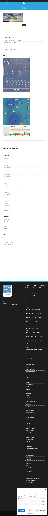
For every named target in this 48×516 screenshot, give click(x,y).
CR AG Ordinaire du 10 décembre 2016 (33, 309)
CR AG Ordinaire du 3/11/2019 (32, 321)
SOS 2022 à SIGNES (30, 484)
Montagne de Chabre (30, 364)
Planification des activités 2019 (32, 324)
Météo (27, 443)
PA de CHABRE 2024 (30, 412)
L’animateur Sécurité (30, 437)
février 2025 (6, 169)
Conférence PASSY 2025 (31, 430)
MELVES (27, 362)
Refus (30, 510)
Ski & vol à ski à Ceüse (30, 471)
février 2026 (6, 165)
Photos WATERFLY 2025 (31, 401)
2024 (27, 343)
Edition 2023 (28, 395)
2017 (27, 311)
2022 (27, 334)
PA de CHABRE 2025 (30, 415)
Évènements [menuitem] (11, 0)
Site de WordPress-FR (8, 244)
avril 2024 (6, 185)
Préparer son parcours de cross (32, 448)
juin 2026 (6, 160)
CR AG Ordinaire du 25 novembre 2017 (34, 313)
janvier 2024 (6, 190)
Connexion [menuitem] (4, 0)
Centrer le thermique (30, 428)
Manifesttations (7, 221)
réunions (5, 228)
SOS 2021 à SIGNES (30, 473)
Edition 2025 (28, 399)
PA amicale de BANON (30, 480)
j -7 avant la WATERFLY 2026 (9, 40)
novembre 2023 (7, 194)
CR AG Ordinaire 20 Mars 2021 (32, 328)
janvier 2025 (6, 172)
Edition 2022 (28, 393)
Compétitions (6, 219)
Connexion (6, 237)
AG (26, 305)
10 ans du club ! (29, 459)
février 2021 (6, 205)
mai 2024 (5, 183)
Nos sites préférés (29, 358)
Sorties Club (28, 457)
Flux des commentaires (8, 242)
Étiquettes (28, 382)
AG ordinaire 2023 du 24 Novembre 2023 (34, 340)
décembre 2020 (7, 210)
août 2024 (6, 181)
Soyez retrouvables (29, 452)
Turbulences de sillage (30, 455)
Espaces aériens (29, 432)
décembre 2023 (7, 192)
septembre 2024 (7, 178)
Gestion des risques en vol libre (32, 434)
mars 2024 (6, 187)
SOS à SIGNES (28, 467)
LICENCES (28, 406)
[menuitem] (1, 1)
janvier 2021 (6, 207)
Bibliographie (28, 426)
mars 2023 (6, 196)
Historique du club (29, 353)
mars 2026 (6, 163)
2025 (27, 347)
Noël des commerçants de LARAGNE (33, 478)
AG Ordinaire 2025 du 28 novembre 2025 (34, 349)
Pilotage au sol (29, 446)
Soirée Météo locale (8, 47)
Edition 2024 (28, 397)
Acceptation (21, 510)
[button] (45, 489)
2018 (27, 315)
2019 (27, 320)
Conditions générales (30, 369)
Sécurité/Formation (30, 422)
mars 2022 (6, 203)
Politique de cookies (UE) (31, 417)
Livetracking (28, 441)
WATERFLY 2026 (7, 42)
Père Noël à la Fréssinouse (31, 482)
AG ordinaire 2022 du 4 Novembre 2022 (34, 336)
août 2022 (6, 199)
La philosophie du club (30, 355)
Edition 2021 (28, 390)
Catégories (28, 377)
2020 (27, 326)
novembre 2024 (7, 176)
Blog (27, 367)
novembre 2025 (7, 167)
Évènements (28, 376)
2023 (27, 339)
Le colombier (28, 359)
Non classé (6, 223)
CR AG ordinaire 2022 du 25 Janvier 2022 (34, 332)
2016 (27, 307)
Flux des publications (8, 239)
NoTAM (5, 226)
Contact (27, 373)
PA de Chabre (28, 408)
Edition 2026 (28, 404)
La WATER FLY (29, 389)
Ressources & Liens (29, 419)
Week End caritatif (29, 386)
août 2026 (6, 158)
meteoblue (5, 93)
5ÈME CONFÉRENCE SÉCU (9, 49)
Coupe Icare (28, 463)
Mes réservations (29, 384)
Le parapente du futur (30, 439)
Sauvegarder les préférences (40, 510)
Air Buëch (28, 351)
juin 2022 (6, 201)
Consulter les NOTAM (30, 371)
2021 (27, 330)
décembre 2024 (7, 174)
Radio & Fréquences (30, 450)
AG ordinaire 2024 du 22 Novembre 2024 (34, 345)
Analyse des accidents (30, 423)
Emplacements (29, 380)
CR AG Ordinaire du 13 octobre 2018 (33, 317)
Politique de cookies (31, 513)
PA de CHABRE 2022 (30, 410)
